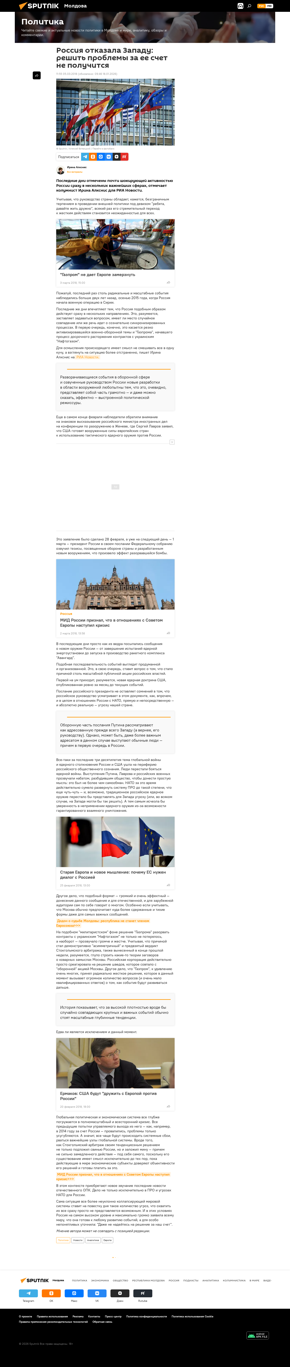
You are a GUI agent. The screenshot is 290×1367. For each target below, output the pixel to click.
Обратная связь (102, 1321)
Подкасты (190, 1280)
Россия (66, 613)
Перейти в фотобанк (103, 148)
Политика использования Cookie (192, 1316)
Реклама (78, 1316)
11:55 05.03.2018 (66, 74)
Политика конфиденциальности (146, 1316)
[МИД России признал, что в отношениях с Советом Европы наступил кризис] (115, 584)
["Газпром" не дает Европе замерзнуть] (115, 244)
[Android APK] (257, 1336)
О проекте (25, 1316)
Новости (77, 1240)
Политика (63, 1240)
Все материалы (74, 172)
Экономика (100, 1280)
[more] (168, 282)
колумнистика (234, 1280)
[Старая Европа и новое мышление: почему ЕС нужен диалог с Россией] (115, 842)
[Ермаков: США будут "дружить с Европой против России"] (115, 1063)
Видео (268, 1280)
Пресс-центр (113, 1316)
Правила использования (52, 1316)
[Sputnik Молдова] (40, 11)
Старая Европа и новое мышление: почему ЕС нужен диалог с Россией (113, 874)
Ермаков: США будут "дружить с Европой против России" (108, 1096)
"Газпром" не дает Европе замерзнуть (97, 274)
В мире (254, 1280)
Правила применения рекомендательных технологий (53, 1321)
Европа (107, 1240)
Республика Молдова (148, 1280)
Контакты (94, 1316)
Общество (120, 1280)
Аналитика (93, 1240)
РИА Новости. (87, 357)
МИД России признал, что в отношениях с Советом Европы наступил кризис (111, 622)
